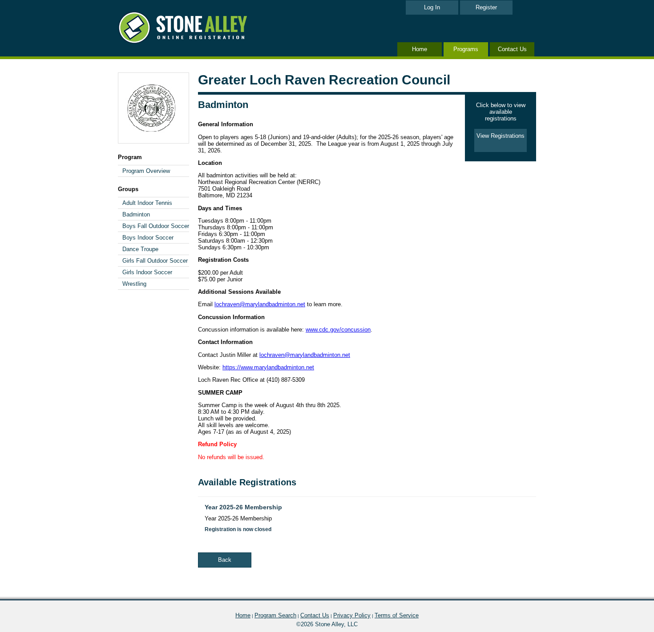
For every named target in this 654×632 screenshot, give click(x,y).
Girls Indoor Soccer (147, 272)
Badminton (136, 214)
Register (486, 7)
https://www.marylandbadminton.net (268, 367)
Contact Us (512, 49)
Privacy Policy (352, 615)
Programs (465, 49)
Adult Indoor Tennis (147, 203)
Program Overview (146, 171)
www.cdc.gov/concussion (338, 329)
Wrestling (134, 283)
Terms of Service (397, 615)
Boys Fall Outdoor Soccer (155, 226)
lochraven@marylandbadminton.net (259, 304)
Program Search (275, 615)
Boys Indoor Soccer (148, 237)
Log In (432, 7)
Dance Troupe (140, 249)
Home (419, 49)
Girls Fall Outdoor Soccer (155, 260)
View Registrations (500, 135)
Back (224, 559)
